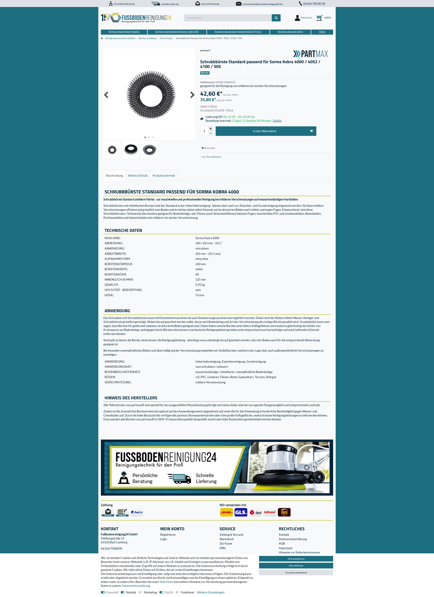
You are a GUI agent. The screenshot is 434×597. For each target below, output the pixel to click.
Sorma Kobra (166, 38)
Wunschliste (209, 148)
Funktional (187, 592)
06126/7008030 (111, 548)
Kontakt (284, 534)
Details (277, 120)
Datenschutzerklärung (293, 539)
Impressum (166, 582)
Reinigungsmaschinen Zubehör (177, 31)
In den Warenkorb (264, 131)
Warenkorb (227, 539)
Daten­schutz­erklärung (136, 585)
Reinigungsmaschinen (124, 31)
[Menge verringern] (210, 133)
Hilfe (223, 548)
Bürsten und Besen (148, 38)
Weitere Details (138, 175)
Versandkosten (213, 156)
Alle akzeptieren (296, 558)
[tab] (114, 175)
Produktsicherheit (164, 175)
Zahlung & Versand (231, 534)
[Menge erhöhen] (210, 128)
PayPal (169, 592)
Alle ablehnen (296, 565)
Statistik (131, 592)
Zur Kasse (226, 543)
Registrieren (168, 534)
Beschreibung (114, 175)
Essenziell (112, 592)
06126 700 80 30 (314, 3)
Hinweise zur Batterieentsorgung (299, 552)
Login (163, 539)
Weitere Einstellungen (210, 592)
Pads (322, 31)
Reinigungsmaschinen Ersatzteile (238, 31)
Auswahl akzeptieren (296, 572)
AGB (282, 543)
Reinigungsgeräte (290, 31)
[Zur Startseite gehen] (102, 38)
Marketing (150, 592)
